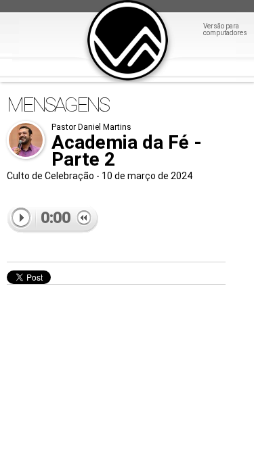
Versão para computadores (225, 30)
